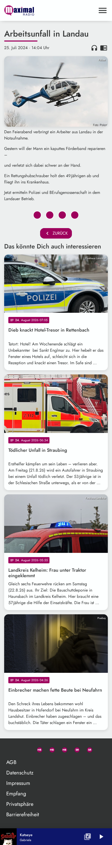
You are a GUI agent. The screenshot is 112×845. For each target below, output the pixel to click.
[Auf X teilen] (50, 215)
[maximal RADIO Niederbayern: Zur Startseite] (49, 10)
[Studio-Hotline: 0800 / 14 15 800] (25, 749)
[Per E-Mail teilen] (75, 215)
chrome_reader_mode (103, 47)
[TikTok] (100, 749)
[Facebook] (50, 749)
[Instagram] (62, 749)
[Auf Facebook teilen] (37, 215)
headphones (94, 47)
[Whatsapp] (37, 749)
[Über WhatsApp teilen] (62, 215)
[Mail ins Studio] (12, 749)
